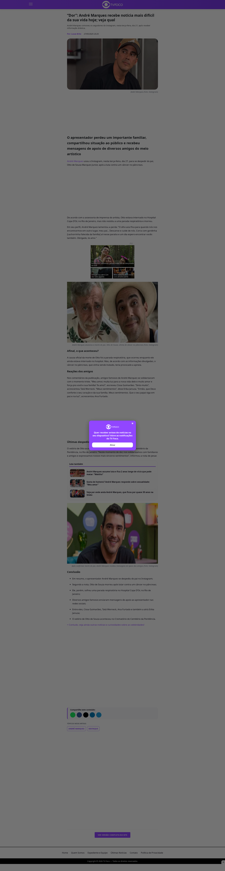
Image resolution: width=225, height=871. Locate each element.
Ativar (112, 445)
